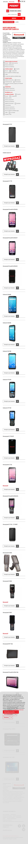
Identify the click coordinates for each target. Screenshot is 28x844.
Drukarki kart (8, 86)
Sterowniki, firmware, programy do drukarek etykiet (14, 84)
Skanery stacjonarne (9, 64)
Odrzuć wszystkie (8, 714)
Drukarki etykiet (8, 78)
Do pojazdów (14, 70)
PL (18, 1)
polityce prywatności (18, 709)
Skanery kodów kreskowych (11, 61)
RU (22, 1)
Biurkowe (18, 79)
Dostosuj (6, 717)
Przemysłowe (18, 81)
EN (20, 1)
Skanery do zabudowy (9, 66)
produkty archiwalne (9, 94)
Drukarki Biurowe (8, 81)
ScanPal (17, 69)
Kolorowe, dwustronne (9, 88)
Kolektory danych (9, 69)
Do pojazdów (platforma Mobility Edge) (13, 76)
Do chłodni (13, 112)
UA (24, 1)
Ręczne (6, 63)
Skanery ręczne (14, 63)
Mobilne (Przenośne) (9, 79)
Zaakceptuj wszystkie (9, 712)
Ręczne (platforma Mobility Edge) (12, 72)
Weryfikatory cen (8, 92)
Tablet (6, 74)
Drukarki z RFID (8, 114)
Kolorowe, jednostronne (10, 90)
